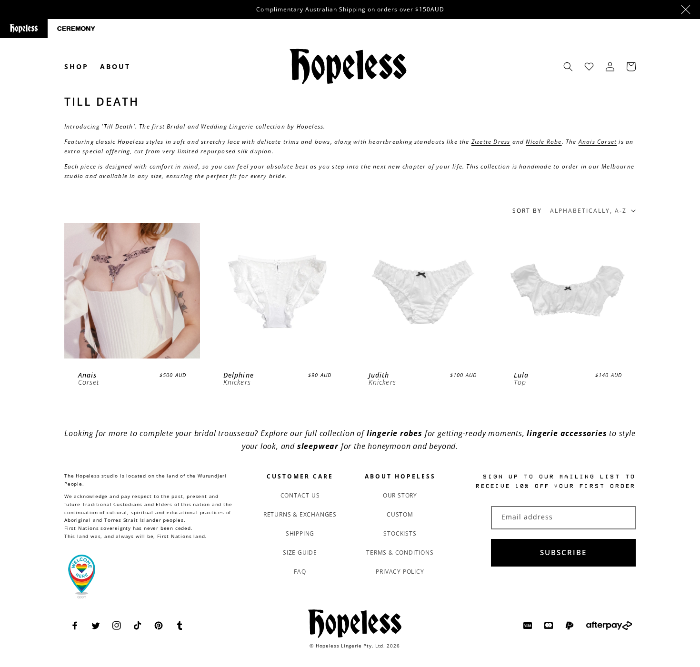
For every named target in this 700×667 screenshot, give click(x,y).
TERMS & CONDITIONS (399, 552)
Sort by (527, 211)
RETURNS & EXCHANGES (300, 514)
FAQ (300, 571)
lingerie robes (394, 433)
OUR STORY (400, 495)
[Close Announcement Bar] (685, 9)
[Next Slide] (186, 290)
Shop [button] (76, 66)
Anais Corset (598, 142)
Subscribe (563, 552)
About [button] (115, 66)
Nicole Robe (543, 142)
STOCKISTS (399, 533)
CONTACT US (300, 495)
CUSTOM (400, 514)
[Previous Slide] (77, 290)
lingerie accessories (567, 433)
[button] (568, 66)
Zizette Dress (490, 142)
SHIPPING (300, 533)
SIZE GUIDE (300, 552)
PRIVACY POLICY (400, 571)
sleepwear (318, 446)
